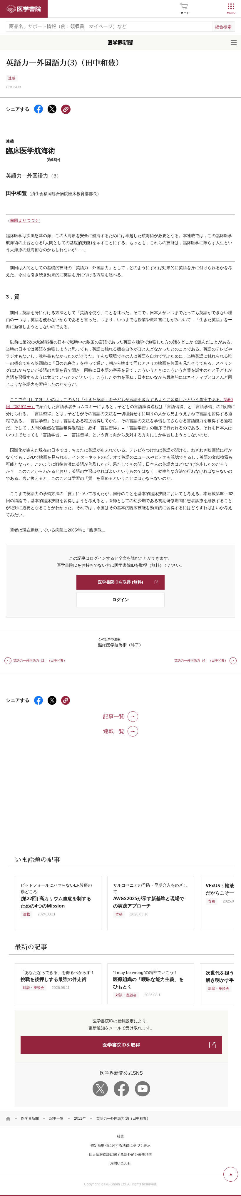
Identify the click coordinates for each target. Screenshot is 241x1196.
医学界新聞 (30, 1118)
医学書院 (24, 9)
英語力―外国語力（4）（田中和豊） (201, 660)
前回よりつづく (24, 220)
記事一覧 (56, 1118)
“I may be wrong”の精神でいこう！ (148, 979)
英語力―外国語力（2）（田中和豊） (40, 660)
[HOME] (8, 1118)
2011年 (80, 1118)
